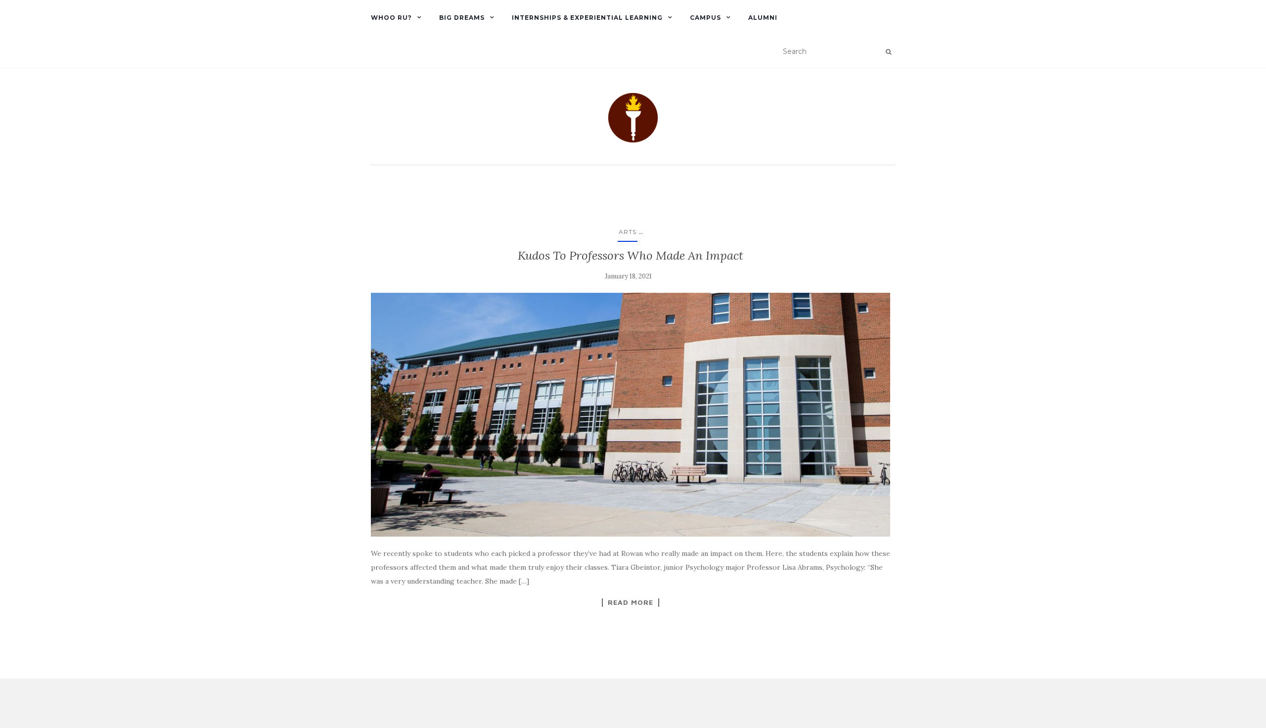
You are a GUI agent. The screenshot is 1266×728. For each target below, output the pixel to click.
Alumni (762, 17)
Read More (630, 602)
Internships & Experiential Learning (587, 17)
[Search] (888, 52)
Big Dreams (462, 17)
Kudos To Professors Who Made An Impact (630, 255)
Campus (705, 17)
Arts (627, 231)
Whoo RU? (391, 17)
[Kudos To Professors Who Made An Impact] (630, 415)
